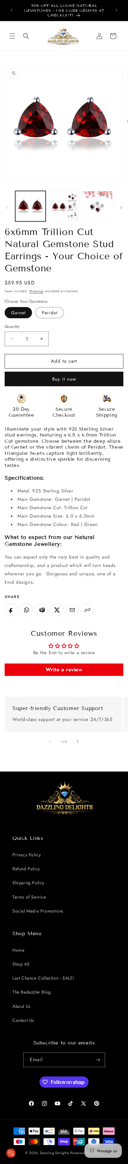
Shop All (21, 964)
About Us (21, 1006)
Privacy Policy (26, 855)
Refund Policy (26, 869)
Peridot (49, 313)
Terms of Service (29, 897)
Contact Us (23, 1020)
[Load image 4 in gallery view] (97, 206)
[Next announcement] (116, 10)
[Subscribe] (98, 1060)
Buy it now (64, 379)
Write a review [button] (64, 669)
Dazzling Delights (54, 1152)
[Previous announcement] (11, 10)
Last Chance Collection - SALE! (43, 978)
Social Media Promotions (37, 911)
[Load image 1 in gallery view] (30, 206)
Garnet (18, 313)
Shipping (36, 291)
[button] (12, 36)
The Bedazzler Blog (31, 992)
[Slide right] (121, 208)
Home (18, 950)
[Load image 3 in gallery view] (64, 206)
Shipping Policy (28, 883)
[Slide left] (7, 208)
